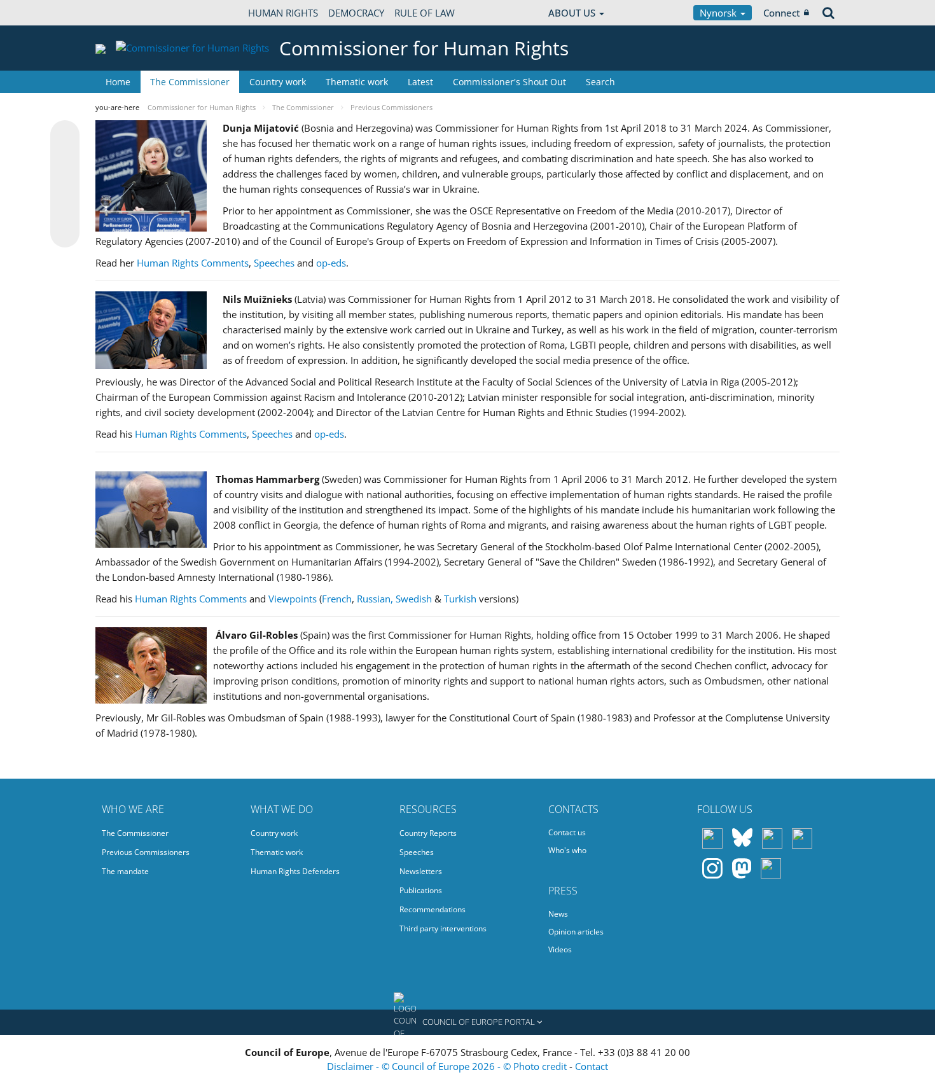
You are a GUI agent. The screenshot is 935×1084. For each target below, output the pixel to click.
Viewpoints (292, 598)
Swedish (414, 598)
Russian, (375, 598)
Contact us (567, 832)
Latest (420, 82)
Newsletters (420, 871)
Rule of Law (424, 12)
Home (118, 82)
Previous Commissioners (146, 852)
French (337, 598)
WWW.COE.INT (127, 12)
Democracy (356, 12)
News (558, 913)
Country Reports (428, 833)
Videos (560, 949)
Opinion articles (576, 931)
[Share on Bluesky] (64, 136)
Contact (591, 1066)
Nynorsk (719, 12)
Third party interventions (443, 928)
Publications (420, 890)
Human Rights (283, 12)
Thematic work (357, 82)
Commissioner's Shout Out (509, 82)
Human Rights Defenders (295, 871)
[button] (467, 1022)
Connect (781, 12)
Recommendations (432, 909)
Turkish (460, 598)
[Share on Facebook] (64, 184)
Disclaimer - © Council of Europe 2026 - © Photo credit (448, 1066)
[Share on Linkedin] (64, 208)
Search (600, 82)
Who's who (567, 850)
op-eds (331, 262)
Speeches (274, 262)
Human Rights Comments (193, 262)
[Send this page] (64, 232)
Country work (277, 82)
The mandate (125, 871)
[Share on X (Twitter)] (64, 160)
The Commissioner (190, 82)
